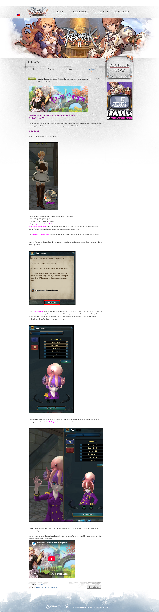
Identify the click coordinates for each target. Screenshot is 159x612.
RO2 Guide (37, 585)
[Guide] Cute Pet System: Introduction (45, 587)
